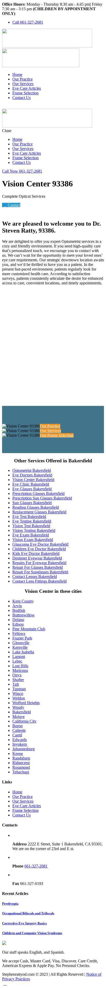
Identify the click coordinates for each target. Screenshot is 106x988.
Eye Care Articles (26, 88)
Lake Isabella (23, 652)
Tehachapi (20, 772)
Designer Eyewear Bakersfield (37, 558)
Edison (18, 624)
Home (17, 74)
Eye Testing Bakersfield (31, 521)
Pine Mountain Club (28, 629)
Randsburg (21, 758)
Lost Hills (20, 666)
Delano (18, 619)
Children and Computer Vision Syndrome (32, 933)
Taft (15, 684)
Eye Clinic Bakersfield (30, 484)
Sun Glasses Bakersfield (32, 503)
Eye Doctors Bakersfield (32, 475)
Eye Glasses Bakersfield (32, 489)
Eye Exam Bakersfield (30, 535)
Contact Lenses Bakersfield (34, 576)
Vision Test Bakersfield (31, 526)
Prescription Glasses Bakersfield (38, 493)
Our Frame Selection (57, 435)
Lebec (17, 661)
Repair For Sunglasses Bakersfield (40, 572)
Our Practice (22, 79)
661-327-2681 (36, 866)
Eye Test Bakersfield (29, 516)
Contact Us (21, 97)
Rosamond (21, 767)
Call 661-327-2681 (27, 22)
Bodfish (18, 610)
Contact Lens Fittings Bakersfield (39, 581)
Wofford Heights (26, 703)
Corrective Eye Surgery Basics (24, 923)
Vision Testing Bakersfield (33, 530)
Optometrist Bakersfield (31, 470)
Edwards (19, 739)
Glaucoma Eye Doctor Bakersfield (40, 544)
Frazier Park (22, 638)
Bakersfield (21, 712)
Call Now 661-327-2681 (22, 171)
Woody (18, 707)
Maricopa (20, 670)
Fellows (18, 633)
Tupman (19, 689)
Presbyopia (10, 903)
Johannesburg (23, 749)
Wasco (17, 693)
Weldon (18, 698)
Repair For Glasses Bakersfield (37, 567)
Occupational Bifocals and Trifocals (28, 913)
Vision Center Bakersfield (33, 479)
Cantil (17, 735)
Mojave (18, 716)
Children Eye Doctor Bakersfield (39, 549)
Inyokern (19, 744)
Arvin (17, 606)
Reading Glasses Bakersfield (35, 507)
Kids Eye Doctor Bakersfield (35, 553)
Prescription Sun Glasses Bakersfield (42, 498)
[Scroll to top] (5, 983)
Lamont (18, 656)
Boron (17, 726)
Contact (14, 205)
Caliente (19, 730)
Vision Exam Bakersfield (32, 539)
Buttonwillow (23, 615)
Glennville (20, 643)
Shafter (18, 679)
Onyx (17, 675)
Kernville (20, 647)
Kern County (23, 601)
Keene (17, 753)
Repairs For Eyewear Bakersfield (39, 563)
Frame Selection (25, 93)
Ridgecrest (21, 763)
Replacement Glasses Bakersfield (39, 512)
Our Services (22, 84)
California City (24, 721)
